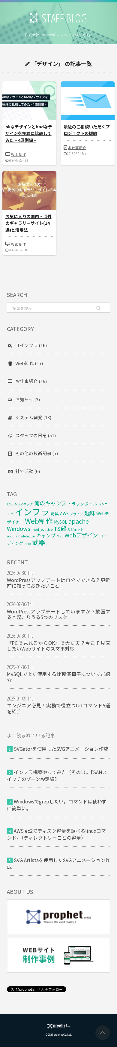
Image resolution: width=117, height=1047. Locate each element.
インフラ (32, 511)
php (28, 543)
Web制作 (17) (29, 363)
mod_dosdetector (21, 536)
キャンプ (46, 535)
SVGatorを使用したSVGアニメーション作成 (61, 748)
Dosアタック (23, 504)
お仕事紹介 (77, 147)
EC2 (10, 504)
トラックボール (82, 504)
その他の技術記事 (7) (36, 453)
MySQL (60, 522)
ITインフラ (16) (31, 345)
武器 (38, 542)
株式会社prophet (58, 1025)
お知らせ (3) (27, 399)
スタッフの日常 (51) (35, 435)
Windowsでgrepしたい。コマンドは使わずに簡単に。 (57, 805)
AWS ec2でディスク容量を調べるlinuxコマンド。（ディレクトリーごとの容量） (56, 834)
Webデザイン (81, 535)
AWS (64, 513)
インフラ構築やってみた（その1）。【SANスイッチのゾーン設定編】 (57, 775)
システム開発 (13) (33, 417)
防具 (54, 513)
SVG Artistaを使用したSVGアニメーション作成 (58, 863)
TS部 (60, 528)
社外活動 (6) (27, 471)
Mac (60, 536)
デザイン (76, 514)
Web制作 (18, 154)
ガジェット (75, 529)
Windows (18, 528)
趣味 (89, 513)
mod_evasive (42, 529)
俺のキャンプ (50, 503)
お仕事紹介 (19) (31, 381)
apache (78, 521)
